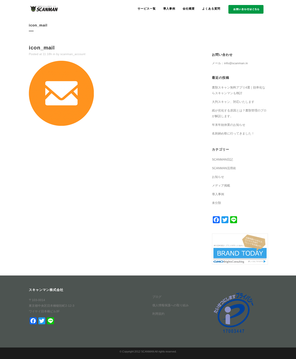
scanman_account (72, 54)
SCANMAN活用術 (224, 168)
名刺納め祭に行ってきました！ (233, 133)
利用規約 (158, 313)
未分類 (216, 203)
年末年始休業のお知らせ (228, 124)
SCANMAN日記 (222, 159)
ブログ (156, 296)
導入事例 (218, 194)
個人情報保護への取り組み (170, 305)
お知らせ (218, 177)
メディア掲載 (221, 185)
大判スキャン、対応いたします (233, 101)
